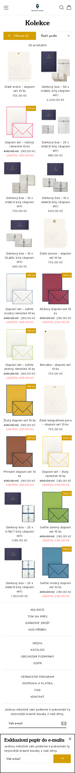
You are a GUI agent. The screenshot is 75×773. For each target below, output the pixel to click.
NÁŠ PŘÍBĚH (37, 629)
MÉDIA (37, 643)
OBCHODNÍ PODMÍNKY (37, 656)
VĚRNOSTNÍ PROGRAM (37, 676)
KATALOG (38, 649)
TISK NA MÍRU (38, 616)
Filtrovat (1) (20, 36)
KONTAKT (38, 696)
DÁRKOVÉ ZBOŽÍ (37, 622)
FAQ (37, 690)
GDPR (37, 663)
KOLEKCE (38, 609)
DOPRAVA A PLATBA (37, 683)
